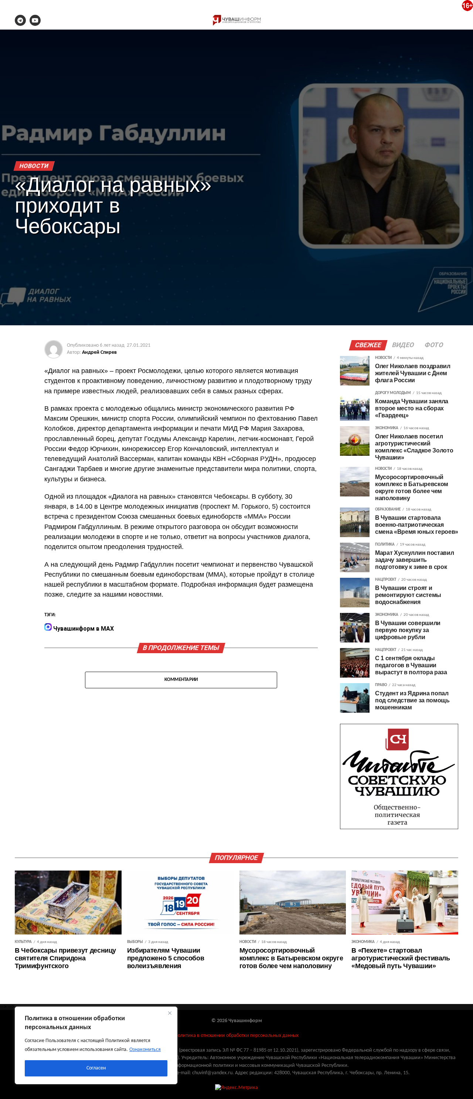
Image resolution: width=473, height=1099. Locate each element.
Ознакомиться (145, 1049)
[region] (96, 1045)
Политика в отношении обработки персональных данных (236, 1035)
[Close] (169, 1012)
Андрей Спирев (99, 352)
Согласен (96, 1068)
